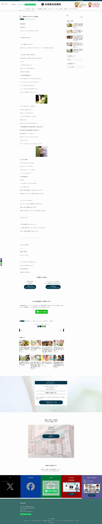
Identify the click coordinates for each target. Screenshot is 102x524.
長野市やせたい (46, 321)
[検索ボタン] (77, 9)
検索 (67, 15)
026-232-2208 (22, 4)
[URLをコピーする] (45, 326)
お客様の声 (65, 520)
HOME (25, 520)
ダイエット (22, 19)
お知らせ (28, 520)
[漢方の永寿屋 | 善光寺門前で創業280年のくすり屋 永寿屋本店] (51, 4)
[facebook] (76, 0)
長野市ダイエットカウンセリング (37, 321)
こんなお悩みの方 (34, 520)
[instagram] (79, 0)
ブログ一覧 (61, 520)
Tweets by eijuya (5, 481)
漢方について (40, 520)
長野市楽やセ (51, 321)
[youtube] (82, 0)
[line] (80, 0)
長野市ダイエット (28, 321)
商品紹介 (49, 520)
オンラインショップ (55, 520)
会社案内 (69, 520)
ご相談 (77, 520)
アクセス (73, 520)
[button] (38, 326)
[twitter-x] (78, 0)
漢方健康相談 (45, 520)
